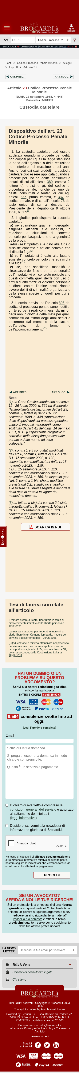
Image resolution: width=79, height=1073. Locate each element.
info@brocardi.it (49, 1025)
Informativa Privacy (21, 1028)
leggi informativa (23, 818)
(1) (23, 262)
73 (63, 201)
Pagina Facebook (38, 1043)
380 (50, 182)
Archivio (39, 1031)
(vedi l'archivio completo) (39, 727)
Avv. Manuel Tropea (53, 1009)
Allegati (67, 63)
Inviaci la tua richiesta (27, 919)
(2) (28, 211)
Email (9, 735)
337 (61, 197)
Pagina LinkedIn (56, 1043)
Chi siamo (62, 1028)
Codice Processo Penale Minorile (37, 63)
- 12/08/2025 (37, 623)
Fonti (8, 63)
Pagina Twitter (47, 1043)
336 (23, 197)
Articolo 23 (29, 67)
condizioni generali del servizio (33, 809)
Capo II (13, 67)
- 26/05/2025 (37, 634)
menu (6, 27)
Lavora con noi (39, 1036)
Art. (17, 76)
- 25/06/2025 (39, 649)
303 (61, 303)
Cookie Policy (44, 1028)
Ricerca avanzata (74, 40)
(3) (31, 250)
